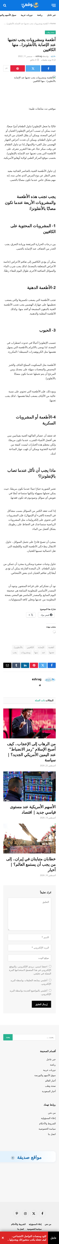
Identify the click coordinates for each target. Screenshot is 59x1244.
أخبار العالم (50, 1080)
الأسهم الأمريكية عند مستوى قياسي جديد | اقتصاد (33, 809)
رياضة (39, 14)
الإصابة (41, 647)
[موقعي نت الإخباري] (29, 5)
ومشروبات (25, 652)
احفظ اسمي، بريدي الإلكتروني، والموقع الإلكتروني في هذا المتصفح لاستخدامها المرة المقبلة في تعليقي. (30, 970)
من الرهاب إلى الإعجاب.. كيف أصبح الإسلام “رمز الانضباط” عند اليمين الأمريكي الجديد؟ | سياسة (31, 752)
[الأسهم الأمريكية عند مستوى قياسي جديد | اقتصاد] (29, 786)
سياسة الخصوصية (47, 1128)
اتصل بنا (52, 1134)
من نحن (52, 1112)
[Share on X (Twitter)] (33, 68)
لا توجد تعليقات (47, 59)
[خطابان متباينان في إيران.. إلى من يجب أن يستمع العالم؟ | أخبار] (29, 838)
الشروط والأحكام (47, 1123)
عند (43, 652)
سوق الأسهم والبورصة (45, 1075)
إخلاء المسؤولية (48, 1118)
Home (53, 23)
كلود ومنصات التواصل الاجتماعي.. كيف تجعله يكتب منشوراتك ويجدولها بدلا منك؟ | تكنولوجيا (28, 1237)
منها (36, 652)
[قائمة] (53, 5)
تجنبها (51, 652)
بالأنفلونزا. (18, 647)
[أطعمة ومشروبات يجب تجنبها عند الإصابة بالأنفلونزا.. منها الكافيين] (29, 88)
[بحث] (5, 5)
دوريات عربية (27, 14)
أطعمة (51, 647)
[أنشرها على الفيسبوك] (48, 68)
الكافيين (30, 647)
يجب (15, 652)
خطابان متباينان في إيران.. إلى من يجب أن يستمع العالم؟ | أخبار (31, 864)
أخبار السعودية (49, 1091)
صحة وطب (50, 32)
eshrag (39, 56)
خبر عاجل (51, 14)
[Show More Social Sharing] (6, 68)
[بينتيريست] (17, 68)
